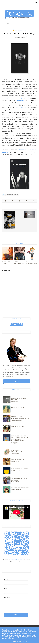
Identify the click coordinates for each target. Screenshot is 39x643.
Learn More (17, 641)
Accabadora (21, 107)
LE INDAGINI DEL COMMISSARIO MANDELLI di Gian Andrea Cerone (20, 418)
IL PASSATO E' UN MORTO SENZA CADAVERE (19, 470)
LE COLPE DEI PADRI (17, 427)
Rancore (20, 100)
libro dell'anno (20, 30)
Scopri (17, 381)
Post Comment (32, 37)
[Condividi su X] (12, 201)
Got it (25, 641)
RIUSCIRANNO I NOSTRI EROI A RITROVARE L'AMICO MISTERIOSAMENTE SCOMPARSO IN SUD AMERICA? (19, 439)
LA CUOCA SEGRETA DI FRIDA (20, 488)
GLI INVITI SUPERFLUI (18, 408)
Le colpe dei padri (12, 98)
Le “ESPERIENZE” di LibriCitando (17, 460)
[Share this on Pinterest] (19, 201)
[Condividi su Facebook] (5, 201)
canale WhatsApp (16, 560)
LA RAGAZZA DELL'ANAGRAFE (16, 451)
